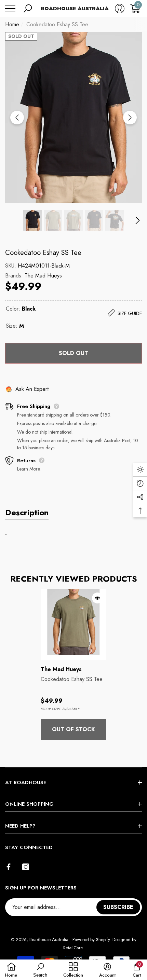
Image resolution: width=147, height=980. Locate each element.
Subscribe (118, 907)
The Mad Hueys (43, 276)
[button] (28, 8)
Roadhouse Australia (49, 939)
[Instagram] (25, 866)
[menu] (10, 8)
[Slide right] (130, 117)
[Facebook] (8, 866)
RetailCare (72, 947)
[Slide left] (17, 117)
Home (12, 24)
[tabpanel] (73, 664)
